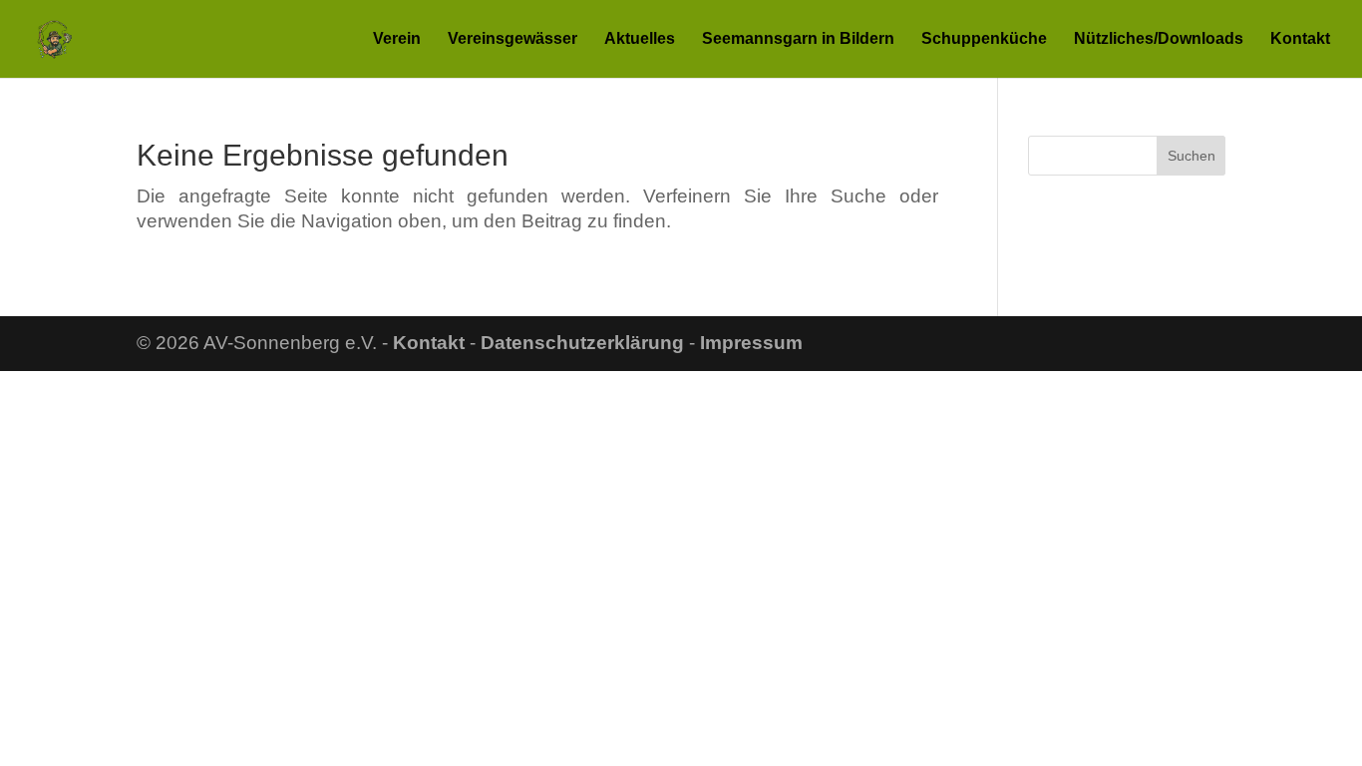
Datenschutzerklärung (582, 342)
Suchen (1191, 156)
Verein (397, 39)
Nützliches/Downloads (1158, 39)
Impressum (751, 342)
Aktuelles (639, 39)
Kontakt (1300, 39)
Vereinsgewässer (512, 39)
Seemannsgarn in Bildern (798, 39)
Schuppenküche (984, 39)
